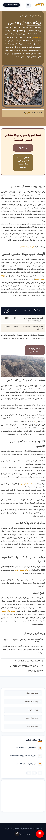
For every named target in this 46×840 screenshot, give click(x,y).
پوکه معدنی (36, 37)
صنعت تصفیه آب (27, 483)
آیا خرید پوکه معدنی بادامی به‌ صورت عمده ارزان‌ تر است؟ (22, 640)
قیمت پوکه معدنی (27, 246)
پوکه (35, 421)
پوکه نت (37, 15)
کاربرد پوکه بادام (34, 670)
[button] (28, 5)
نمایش (27, 112)
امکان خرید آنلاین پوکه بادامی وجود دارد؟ (24, 665)
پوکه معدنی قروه (21, 570)
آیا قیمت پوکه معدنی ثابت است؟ (28, 660)
